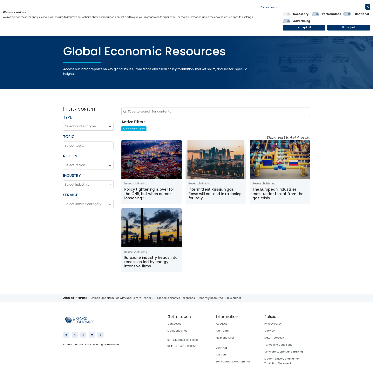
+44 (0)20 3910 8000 (185, 340)
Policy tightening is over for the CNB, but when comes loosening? (149, 194)
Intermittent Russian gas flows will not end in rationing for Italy (215, 194)
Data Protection (274, 337)
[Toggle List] (109, 126)
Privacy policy (269, 7)
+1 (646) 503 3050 (185, 346)
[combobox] (84, 126)
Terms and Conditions (278, 344)
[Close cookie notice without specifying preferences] (367, 7)
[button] (133, 128)
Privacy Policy (272, 323)
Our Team (222, 330)
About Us (221, 323)
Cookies (269, 330)
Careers (221, 354)
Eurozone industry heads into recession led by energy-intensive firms (151, 262)
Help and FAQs (225, 337)
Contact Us (174, 323)
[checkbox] (286, 14)
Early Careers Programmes (233, 361)
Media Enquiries (177, 330)
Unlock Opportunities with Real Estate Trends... (122, 298)
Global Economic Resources (176, 298)
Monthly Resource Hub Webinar (220, 298)
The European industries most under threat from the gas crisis (278, 194)
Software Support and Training (283, 351)
